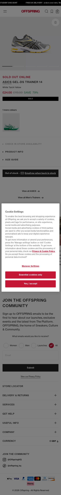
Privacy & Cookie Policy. (43, 251)
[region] (30, 247)
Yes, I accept (30, 283)
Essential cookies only (30, 275)
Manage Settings (30, 266)
